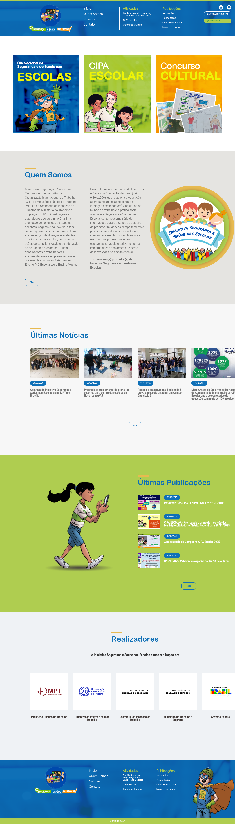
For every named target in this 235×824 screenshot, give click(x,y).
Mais (32, 282)
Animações (168, 13)
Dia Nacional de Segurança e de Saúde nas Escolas (137, 14)
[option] (49, 696)
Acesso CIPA (216, 20)
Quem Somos (93, 13)
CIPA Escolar (130, 20)
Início (87, 8)
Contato (89, 24)
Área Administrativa (218, 13)
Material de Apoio (171, 27)
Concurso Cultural (132, 24)
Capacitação (169, 18)
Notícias (89, 19)
